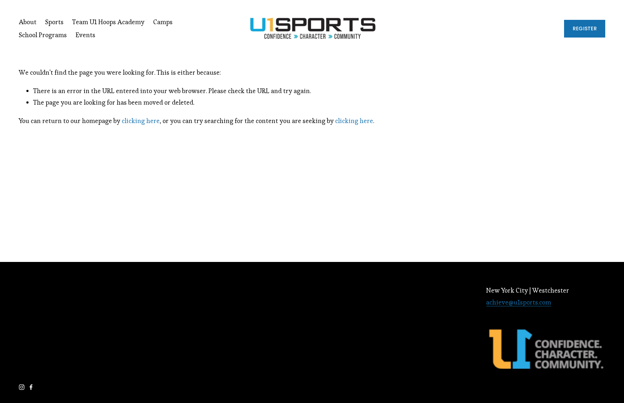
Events (85, 35)
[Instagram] (22, 387)
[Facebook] (31, 387)
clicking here (141, 121)
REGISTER (585, 28)
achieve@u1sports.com (518, 302)
